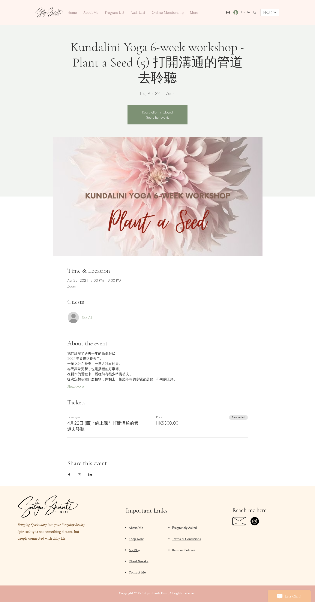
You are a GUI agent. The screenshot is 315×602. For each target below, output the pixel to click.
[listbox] (270, 12)
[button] (254, 12)
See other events (157, 117)
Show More (75, 386)
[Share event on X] (80, 474)
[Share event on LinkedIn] (90, 474)
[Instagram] (254, 521)
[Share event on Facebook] (69, 474)
